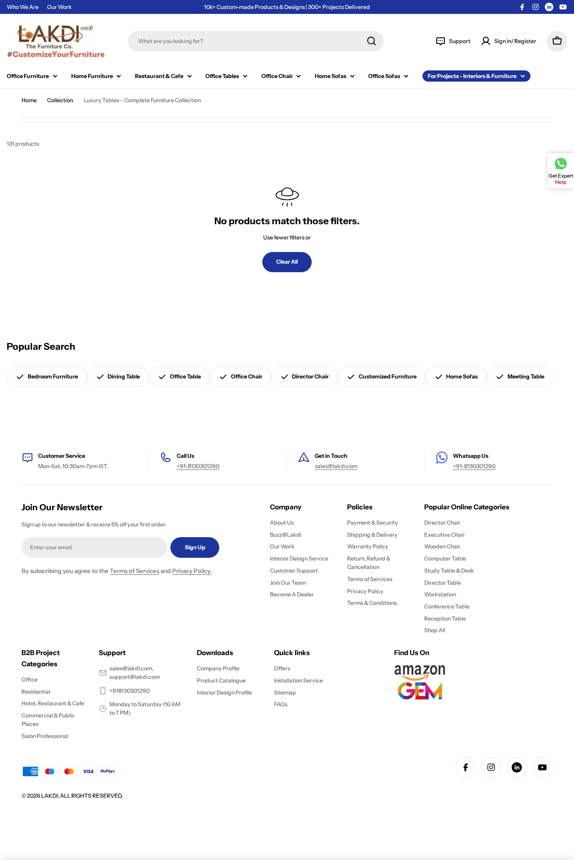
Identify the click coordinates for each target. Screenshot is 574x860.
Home (29, 100)
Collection (60, 100)
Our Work (59, 7)
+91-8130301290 (198, 466)
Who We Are (23, 7)
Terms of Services (134, 570)
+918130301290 (129, 690)
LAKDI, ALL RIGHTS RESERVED (81, 795)
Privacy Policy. (192, 570)
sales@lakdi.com (336, 466)
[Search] (371, 41)
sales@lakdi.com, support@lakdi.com (134, 672)
